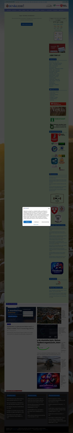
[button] (48, 208)
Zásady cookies (36, 224)
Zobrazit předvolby (45, 221)
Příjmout (27, 221)
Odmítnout (36, 221)
